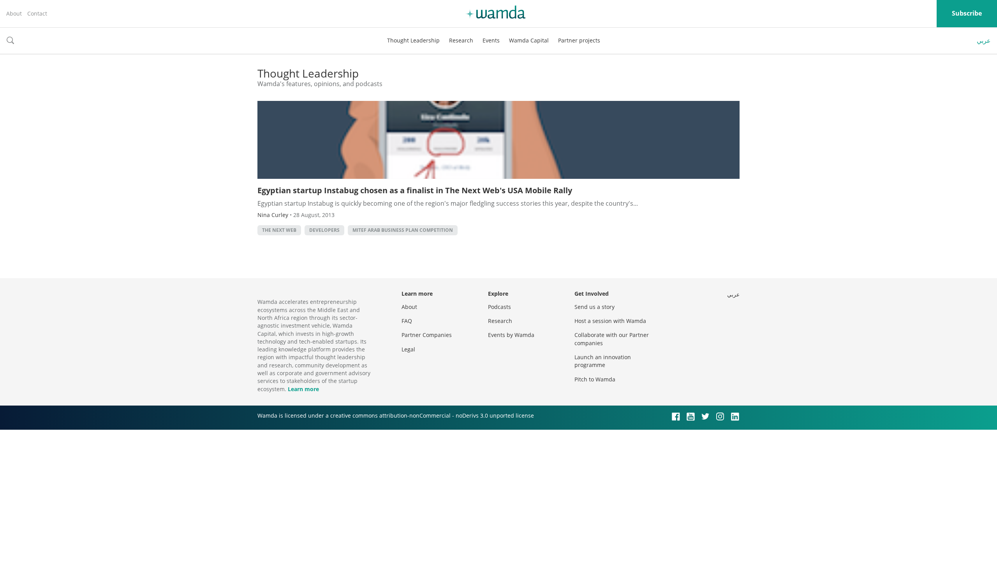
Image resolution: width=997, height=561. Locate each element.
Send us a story (594, 306)
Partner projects (579, 40)
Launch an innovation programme (602, 361)
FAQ (407, 321)
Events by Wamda (511, 335)
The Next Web (279, 230)
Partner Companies (427, 335)
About (14, 13)
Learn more (303, 389)
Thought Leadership (413, 40)
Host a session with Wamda (610, 321)
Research (461, 40)
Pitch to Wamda (594, 379)
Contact (37, 13)
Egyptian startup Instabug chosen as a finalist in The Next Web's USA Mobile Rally (414, 190)
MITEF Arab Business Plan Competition (402, 230)
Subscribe (967, 13)
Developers (324, 230)
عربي (984, 40)
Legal (408, 349)
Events (491, 40)
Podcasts (499, 306)
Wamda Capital (529, 40)
